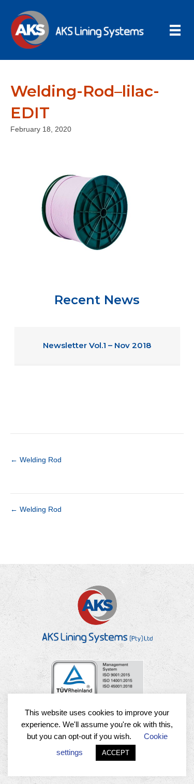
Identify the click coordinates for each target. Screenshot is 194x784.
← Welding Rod (36, 460)
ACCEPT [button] (115, 753)
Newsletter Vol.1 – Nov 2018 (97, 345)
